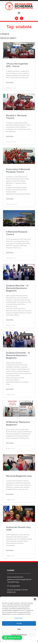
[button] (35, 599)
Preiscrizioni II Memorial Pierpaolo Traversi (18, 170)
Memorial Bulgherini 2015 (19, 476)
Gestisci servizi (18, 618)
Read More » (10, 82)
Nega (19, 629)
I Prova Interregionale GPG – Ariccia (17, 65)
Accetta (19, 623)
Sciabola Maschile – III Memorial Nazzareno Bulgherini (17, 288)
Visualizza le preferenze (19, 635)
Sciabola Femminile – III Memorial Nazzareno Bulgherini (18, 355)
